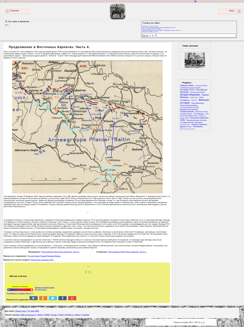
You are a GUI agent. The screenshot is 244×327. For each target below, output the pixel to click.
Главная (14, 11)
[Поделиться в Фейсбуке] (62, 300)
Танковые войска (186, 114)
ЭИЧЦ (39, 315)
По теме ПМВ (33, 311)
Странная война (201, 86)
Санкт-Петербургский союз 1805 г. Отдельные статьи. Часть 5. (161, 30)
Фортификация (197, 103)
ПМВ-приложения (27, 315)
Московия (198, 126)
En (195, 1)
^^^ (89, 272)
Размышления (187, 111)
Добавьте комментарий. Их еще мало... (45, 288)
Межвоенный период (189, 109)
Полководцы (199, 114)
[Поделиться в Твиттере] (53, 300)
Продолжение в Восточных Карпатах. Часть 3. (60, 252)
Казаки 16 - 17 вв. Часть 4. (150, 26)
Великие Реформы (200, 124)
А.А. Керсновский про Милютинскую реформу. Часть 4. (159, 27)
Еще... (232, 11)
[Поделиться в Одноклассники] (43, 300)
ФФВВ (46, 315)
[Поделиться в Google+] (72, 300)
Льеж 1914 (194, 97)
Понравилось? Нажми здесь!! (19, 293)
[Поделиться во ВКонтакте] (33, 300)
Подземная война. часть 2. (150, 31)
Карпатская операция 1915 (42, 260)
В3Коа (77, 315)
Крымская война (185, 124)
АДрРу (61, 315)
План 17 (195, 100)
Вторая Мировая (190, 94)
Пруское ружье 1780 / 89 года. (151, 29)
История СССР (187, 90)
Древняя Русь (186, 127)
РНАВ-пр (69, 315)
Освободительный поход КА (190, 88)
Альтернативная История (189, 107)
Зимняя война (187, 85)
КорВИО (85, 315)
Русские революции (197, 92)
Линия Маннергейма (189, 105)
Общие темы (20, 311)
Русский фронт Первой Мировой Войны (44, 256)
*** (86, 272)
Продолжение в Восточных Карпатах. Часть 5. (127, 252)
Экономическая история (196, 120)
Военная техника (201, 112)
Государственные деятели (191, 122)
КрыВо (54, 315)
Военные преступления (187, 129)
